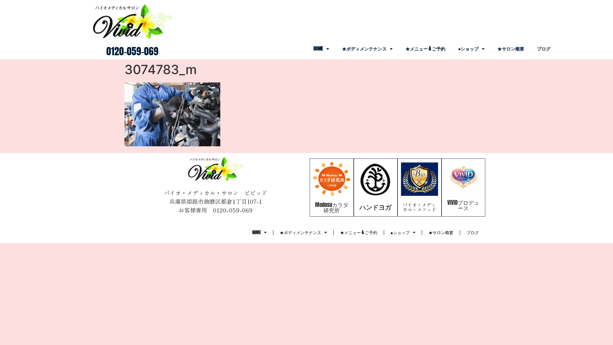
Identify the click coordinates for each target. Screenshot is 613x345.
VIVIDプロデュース (463, 205)
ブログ (543, 48)
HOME (318, 48)
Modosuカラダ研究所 (331, 207)
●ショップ (468, 48)
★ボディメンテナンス (364, 48)
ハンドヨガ (375, 207)
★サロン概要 (510, 48)
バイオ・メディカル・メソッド (419, 207)
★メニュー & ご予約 (425, 48)
